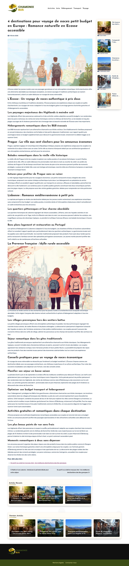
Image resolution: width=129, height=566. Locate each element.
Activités (51, 8)
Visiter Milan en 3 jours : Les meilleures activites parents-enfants (115, 95)
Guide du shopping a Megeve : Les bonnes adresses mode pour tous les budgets (116, 77)
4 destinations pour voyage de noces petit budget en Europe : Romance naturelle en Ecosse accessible (50, 26)
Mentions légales (58, 563)
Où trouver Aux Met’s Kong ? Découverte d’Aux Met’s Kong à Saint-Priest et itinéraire (116, 23)
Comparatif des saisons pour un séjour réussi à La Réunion (49, 498)
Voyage (86, 8)
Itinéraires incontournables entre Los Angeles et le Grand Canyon (77, 498)
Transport (77, 8)
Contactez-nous (70, 563)
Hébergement (66, 8)
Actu (58, 8)
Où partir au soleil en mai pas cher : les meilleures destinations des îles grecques (38, 463)
